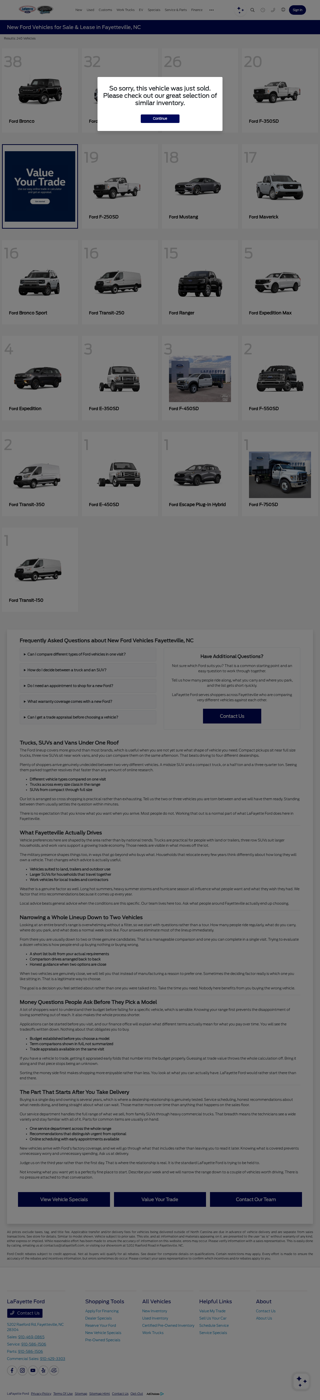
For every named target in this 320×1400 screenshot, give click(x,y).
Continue (160, 118)
